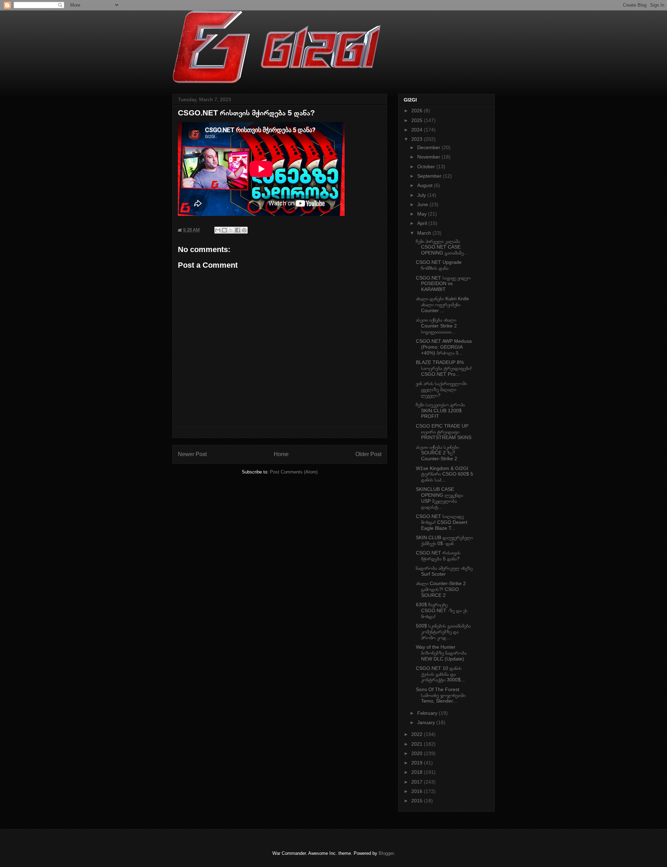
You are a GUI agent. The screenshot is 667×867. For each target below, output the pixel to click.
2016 (417, 791)
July (422, 195)
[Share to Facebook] (237, 230)
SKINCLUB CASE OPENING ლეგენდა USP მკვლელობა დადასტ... (439, 497)
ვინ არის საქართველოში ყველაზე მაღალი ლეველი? (441, 389)
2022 (417, 734)
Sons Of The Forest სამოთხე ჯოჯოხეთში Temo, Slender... (441, 695)
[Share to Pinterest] (244, 230)
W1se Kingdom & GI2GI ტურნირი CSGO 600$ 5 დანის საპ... (444, 474)
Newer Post (192, 454)
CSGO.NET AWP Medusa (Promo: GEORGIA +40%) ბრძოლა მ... (444, 347)
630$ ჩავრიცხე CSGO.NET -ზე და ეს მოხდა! (442, 610)
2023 (417, 139)
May (422, 214)
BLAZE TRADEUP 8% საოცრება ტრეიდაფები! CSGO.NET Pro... (444, 368)
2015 (417, 800)
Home (281, 454)
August (425, 185)
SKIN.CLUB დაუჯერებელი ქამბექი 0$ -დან (444, 540)
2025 (417, 120)
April (422, 223)
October (426, 166)
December (429, 147)
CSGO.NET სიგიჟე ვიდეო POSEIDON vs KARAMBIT (443, 283)
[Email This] (217, 230)
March (425, 233)
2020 (417, 753)
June (423, 204)
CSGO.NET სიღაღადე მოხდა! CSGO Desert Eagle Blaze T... (441, 522)
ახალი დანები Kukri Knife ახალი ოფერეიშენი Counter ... (442, 304)
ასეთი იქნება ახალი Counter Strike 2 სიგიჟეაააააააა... (436, 325)
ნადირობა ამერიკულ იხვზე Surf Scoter (444, 571)
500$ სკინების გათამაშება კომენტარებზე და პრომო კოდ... (443, 631)
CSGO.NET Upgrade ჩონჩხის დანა (439, 265)
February (428, 713)
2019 (417, 762)
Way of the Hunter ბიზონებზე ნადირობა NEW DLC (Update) (441, 653)
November (429, 157)
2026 (417, 110)
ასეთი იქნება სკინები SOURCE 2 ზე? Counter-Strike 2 (437, 453)
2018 (417, 772)
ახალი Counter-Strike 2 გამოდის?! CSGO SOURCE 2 (441, 589)
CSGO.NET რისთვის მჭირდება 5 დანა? (438, 555)
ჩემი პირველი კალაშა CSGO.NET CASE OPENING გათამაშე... (442, 247)
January (426, 722)
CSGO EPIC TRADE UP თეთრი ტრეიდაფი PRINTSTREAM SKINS (443, 431)
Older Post (368, 454)
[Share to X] (231, 230)
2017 (417, 782)
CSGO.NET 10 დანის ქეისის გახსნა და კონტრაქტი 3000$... (440, 674)
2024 (417, 129)
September (430, 176)
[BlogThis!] (224, 230)
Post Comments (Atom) (294, 472)
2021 (417, 744)
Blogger (386, 853)
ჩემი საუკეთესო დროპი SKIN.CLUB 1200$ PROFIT (440, 410)
